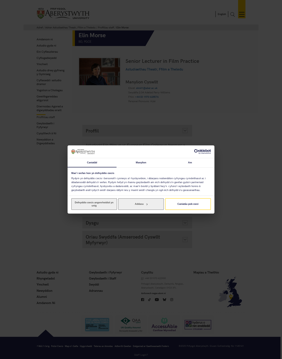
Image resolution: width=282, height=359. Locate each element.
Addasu (139, 204)
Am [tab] (190, 162)
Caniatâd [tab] (92, 162)
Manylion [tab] (141, 162)
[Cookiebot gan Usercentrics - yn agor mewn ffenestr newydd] (196, 151)
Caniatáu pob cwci (187, 204)
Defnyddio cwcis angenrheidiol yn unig (94, 204)
